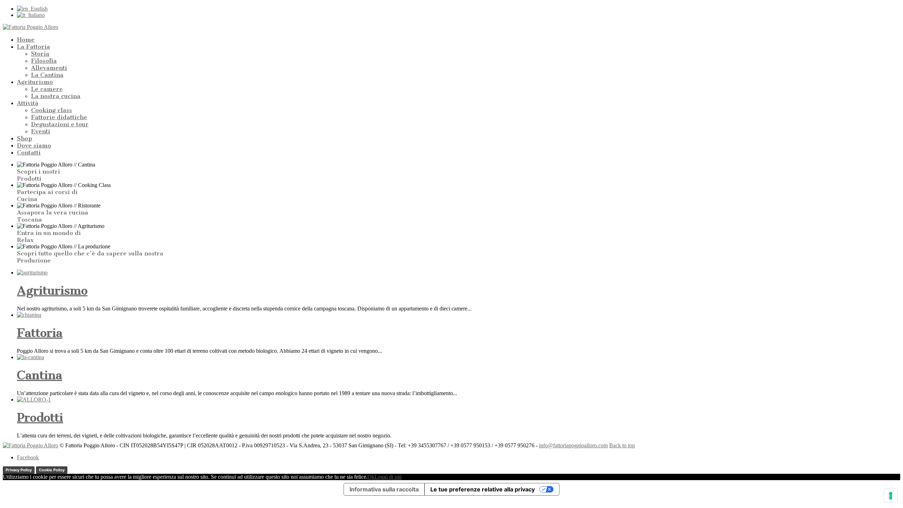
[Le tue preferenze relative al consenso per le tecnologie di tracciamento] (890, 495)
